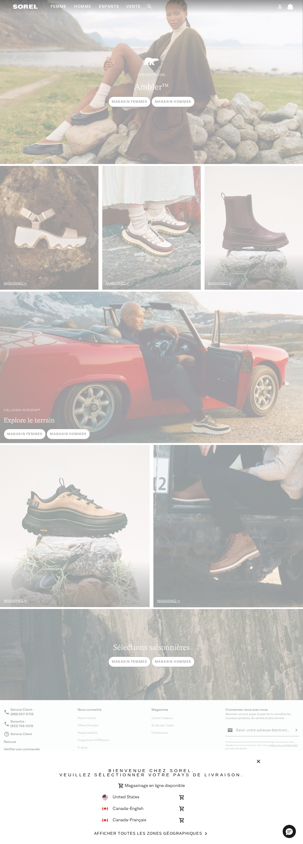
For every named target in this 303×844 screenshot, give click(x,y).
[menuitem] (58, 6)
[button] (289, 831)
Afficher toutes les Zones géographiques (148, 833)
